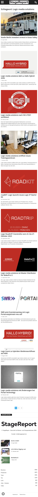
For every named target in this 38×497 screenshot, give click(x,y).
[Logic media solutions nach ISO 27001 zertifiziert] (19, 101)
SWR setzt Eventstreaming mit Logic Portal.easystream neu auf (15, 313)
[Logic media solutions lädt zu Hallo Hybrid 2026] (19, 62)
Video (2, 485)
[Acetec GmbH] (5, 443)
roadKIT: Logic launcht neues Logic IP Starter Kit (19, 196)
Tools (2, 475)
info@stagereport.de (21, 434)
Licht (2, 480)
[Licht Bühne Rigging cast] (5, 451)
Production (3, 472)
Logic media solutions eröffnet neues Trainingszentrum (16, 157)
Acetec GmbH (15, 441)
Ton (2, 478)
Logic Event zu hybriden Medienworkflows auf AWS (18, 352)
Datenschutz (22, 494)
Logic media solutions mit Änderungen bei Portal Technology (18, 391)
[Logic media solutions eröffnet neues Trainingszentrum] (19, 142)
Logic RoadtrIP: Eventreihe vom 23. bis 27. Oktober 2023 (17, 235)
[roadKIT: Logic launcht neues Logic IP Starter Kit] (19, 181)
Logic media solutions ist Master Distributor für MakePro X (18, 274)
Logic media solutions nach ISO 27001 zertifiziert (16, 116)
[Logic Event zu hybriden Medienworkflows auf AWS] (19, 338)
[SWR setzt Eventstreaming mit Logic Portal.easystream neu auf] (19, 298)
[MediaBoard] (5, 460)
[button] (3, 494)
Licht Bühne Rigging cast (18, 449)
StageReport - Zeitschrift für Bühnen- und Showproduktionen (18, 430)
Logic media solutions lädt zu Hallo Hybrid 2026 (18, 77)
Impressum (15, 494)
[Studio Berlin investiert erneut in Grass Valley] (19, 24)
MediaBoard (14, 457)
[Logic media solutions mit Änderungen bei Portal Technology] (19, 377)
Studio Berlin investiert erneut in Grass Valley (19, 37)
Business (3, 470)
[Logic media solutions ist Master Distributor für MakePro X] (19, 259)
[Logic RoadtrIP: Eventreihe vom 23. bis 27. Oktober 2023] (19, 220)
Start (2, 6)
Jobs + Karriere (5, 483)
